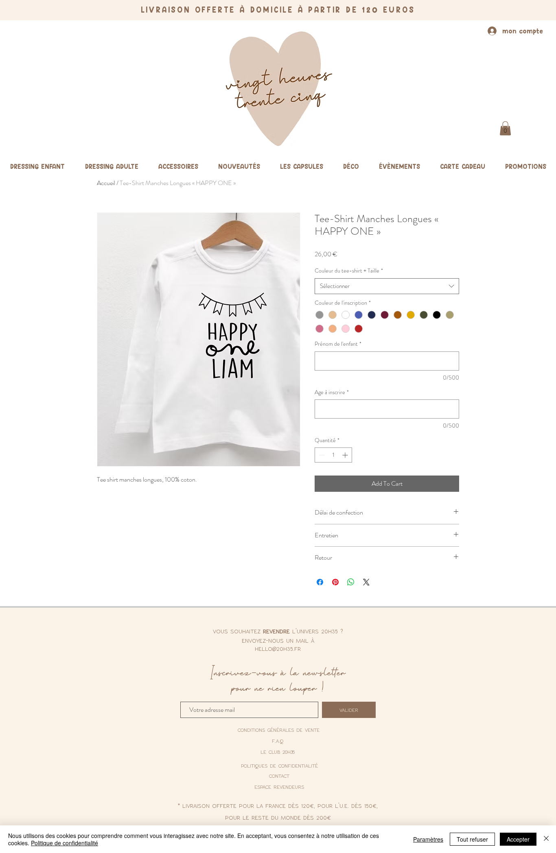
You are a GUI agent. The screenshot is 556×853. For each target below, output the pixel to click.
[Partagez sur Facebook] (320, 582)
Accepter (518, 839)
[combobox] (387, 286)
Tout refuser (472, 839)
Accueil (106, 183)
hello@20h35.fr (278, 648)
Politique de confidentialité (64, 843)
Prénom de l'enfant (338, 344)
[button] (505, 128)
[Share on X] (366, 582)
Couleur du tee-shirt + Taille (349, 271)
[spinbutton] (333, 455)
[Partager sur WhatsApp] (351, 582)
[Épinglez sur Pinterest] (335, 582)
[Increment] (346, 455)
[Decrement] (321, 455)
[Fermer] (546, 839)
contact (279, 775)
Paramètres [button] (428, 839)
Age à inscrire (332, 392)
